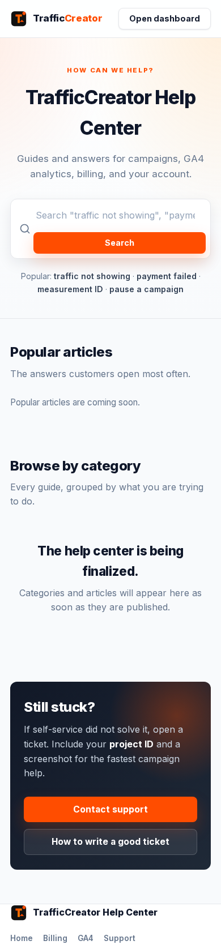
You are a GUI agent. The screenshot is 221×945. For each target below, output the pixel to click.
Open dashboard (164, 18)
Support (119, 938)
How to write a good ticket (110, 841)
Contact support (110, 809)
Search (119, 242)
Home (21, 938)
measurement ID (70, 289)
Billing (55, 938)
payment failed (167, 276)
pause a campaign (146, 289)
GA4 (86, 938)
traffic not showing (92, 276)
